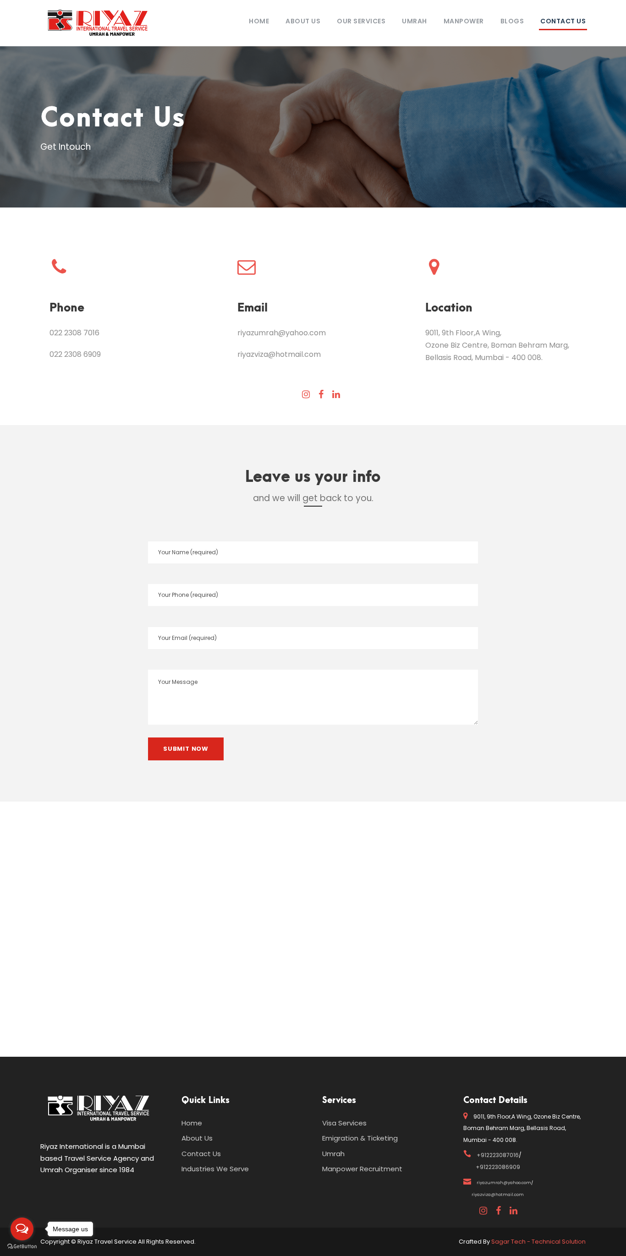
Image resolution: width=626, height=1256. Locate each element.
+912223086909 (498, 1167)
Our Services (361, 21)
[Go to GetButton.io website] (22, 1247)
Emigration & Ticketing (360, 1138)
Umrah (414, 21)
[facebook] (321, 394)
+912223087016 (498, 1155)
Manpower (464, 21)
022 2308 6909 (75, 354)
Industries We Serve (215, 1169)
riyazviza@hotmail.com (279, 354)
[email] (306, 394)
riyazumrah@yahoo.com (281, 333)
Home (259, 21)
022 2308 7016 (74, 333)
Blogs (512, 21)
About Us (303, 21)
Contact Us (563, 21)
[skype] (336, 394)
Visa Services (344, 1123)
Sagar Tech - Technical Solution (538, 1241)
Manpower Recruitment (362, 1169)
